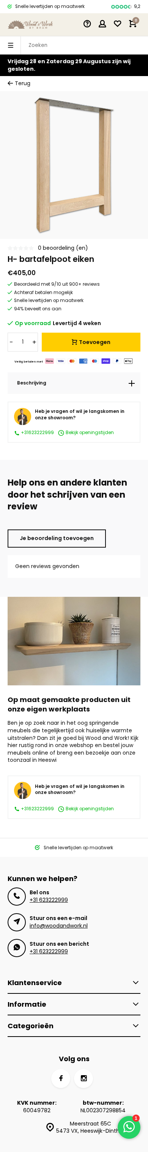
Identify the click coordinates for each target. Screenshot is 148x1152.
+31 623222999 (49, 900)
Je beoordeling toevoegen (57, 538)
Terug (22, 83)
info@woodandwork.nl (59, 925)
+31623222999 (37, 433)
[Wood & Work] (30, 24)
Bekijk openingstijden (89, 433)
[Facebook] (60, 1078)
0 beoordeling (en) (63, 248)
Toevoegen (94, 342)
